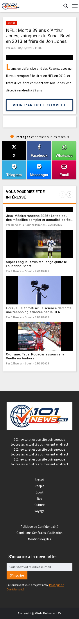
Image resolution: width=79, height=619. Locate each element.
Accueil (39, 480)
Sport (39, 492)
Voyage (39, 511)
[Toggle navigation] (75, 6)
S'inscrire (17, 575)
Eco (39, 498)
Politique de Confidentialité (39, 526)
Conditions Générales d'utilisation (39, 533)
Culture (39, 505)
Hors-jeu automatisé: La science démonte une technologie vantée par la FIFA (39, 310)
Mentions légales (39, 539)
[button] (69, 194)
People (39, 486)
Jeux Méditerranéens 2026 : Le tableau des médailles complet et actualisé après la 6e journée (38, 220)
